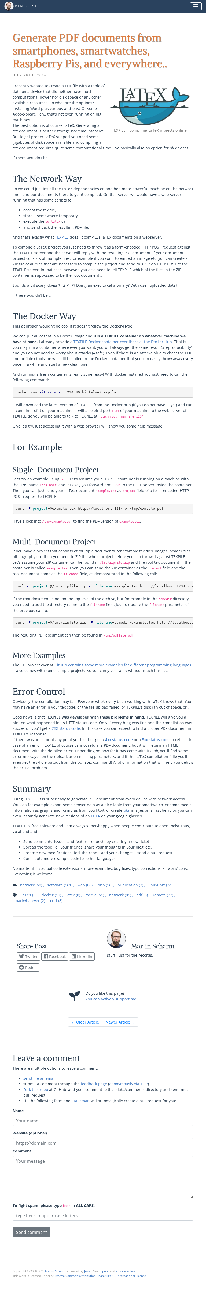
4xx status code (119, 739)
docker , (52, 894)
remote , (164, 894)
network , (32, 885)
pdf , (143, 894)
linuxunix (160, 885)
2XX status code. (66, 728)
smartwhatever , (30, 900)
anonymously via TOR (128, 1083)
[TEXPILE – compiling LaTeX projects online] (149, 105)
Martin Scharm (55, 1271)
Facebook (57, 956)
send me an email (39, 1078)
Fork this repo (35, 1089)
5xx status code (156, 739)
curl (56, 900)
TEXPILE (62, 237)
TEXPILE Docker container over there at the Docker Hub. (123, 341)
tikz (126, 810)
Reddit (30, 967)
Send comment (31, 1232)
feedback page (94, 1083)
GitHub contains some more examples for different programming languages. (123, 664)
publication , (131, 885)
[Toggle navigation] (196, 6)
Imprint (104, 1271)
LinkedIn (84, 956)
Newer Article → (120, 1022)
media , (95, 894)
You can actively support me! (111, 998)
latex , (74, 894)
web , (86, 885)
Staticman (81, 1100)
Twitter (31, 956)
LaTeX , (29, 894)
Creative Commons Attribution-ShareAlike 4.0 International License (99, 1276)
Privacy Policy (125, 1271)
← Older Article (85, 1022)
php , (106, 885)
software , (60, 885)
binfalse (26, 6)
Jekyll (87, 1271)
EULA (95, 815)
